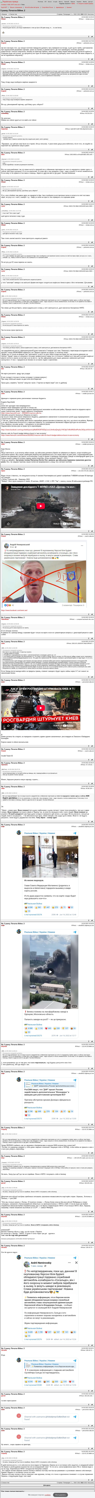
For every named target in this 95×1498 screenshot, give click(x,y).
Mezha (85, 1)
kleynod (4, 1046)
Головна (3, 4)
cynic (3, 206)
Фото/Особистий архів (32, 7)
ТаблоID (66, 1)
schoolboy (5, 113)
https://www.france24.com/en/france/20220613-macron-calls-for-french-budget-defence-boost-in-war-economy (40, 435)
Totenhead (5, 619)
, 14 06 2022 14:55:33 (10, 343)
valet (3, 643)
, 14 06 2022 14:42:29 (10, 275)
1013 (85, 14)
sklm (3, 393)
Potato (3, 536)
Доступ (90, 1)
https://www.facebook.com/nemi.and (14, 610)
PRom (3, 19)
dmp (2, 1158)
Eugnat (3, 43)
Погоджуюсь (60, 1495)
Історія (55, 1)
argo (2, 826)
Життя (60, 1)
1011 (78, 14)
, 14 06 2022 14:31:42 (10, 186)
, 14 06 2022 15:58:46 (9, 1187)
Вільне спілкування (16, 7)
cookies (48, 1495)
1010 (75, 14)
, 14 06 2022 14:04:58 (9, 648)
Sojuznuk (4, 129)
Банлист (69, 7)
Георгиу (4, 1129)
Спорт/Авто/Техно (47, 7)
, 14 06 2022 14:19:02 (10, 159)
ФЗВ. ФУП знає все (14, 4)
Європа (73, 1)
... (72, 14)
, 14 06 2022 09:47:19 (11, 769)
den (2, 369)
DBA (3, 154)
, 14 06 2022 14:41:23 (10, 229)
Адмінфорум (60, 7)
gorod (3, 1183)
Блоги (50, 1)
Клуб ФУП (4, 7)
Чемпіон (79, 1)
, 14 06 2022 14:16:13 (10, 23)
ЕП (45, 1)
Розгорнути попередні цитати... (13, 26)
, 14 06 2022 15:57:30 (11, 1162)
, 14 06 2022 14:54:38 (10, 321)
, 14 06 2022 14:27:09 (10, 68)
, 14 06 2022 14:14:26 (10, 133)
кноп (3, 682)
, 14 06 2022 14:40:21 (9, 296)
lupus (3, 471)
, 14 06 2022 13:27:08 (11, 210)
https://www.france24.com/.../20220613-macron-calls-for (21, 413)
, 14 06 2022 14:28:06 (10, 95)
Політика (40, 1)
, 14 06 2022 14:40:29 (10, 252)
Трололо (4, 765)
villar (3, 788)
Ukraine (4, 1247)
